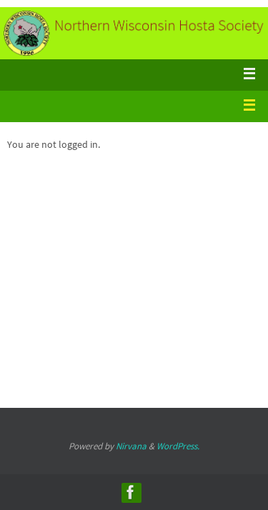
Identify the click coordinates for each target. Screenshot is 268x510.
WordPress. (178, 446)
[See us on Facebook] (130, 492)
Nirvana (131, 446)
